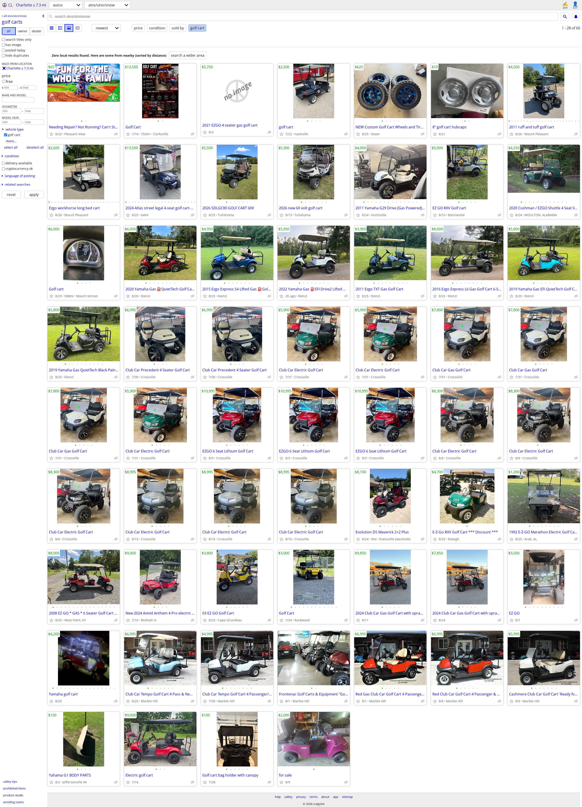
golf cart (14, 135)
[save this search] (576, 17)
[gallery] (69, 28)
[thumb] (60, 28)
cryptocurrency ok (19, 168)
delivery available (18, 163)
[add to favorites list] (51, 134)
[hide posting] (116, 134)
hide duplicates (17, 55)
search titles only (18, 39)
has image (13, 45)
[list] (51, 28)
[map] (77, 28)
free (9, 81)
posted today (15, 50)
